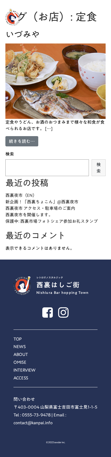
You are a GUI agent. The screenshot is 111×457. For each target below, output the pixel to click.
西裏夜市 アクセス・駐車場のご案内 (40, 208)
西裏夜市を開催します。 (29, 215)
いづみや (22, 34)
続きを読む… (23, 141)
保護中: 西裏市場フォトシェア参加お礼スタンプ (51, 221)
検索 (9, 154)
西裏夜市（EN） (21, 195)
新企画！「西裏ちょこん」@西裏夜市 (41, 202)
